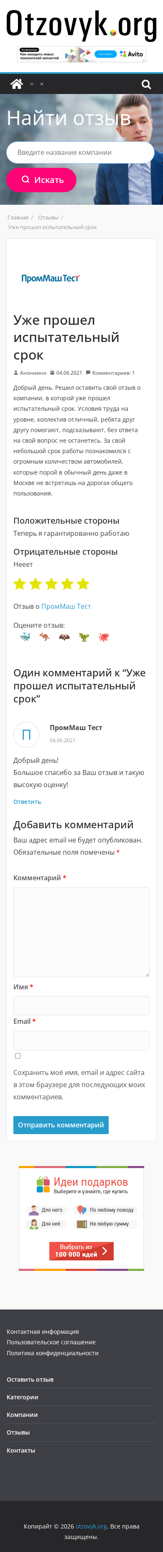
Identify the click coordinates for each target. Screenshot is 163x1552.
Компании (22, 1415)
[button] (25, 636)
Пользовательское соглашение (51, 1342)
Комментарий (39, 877)
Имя (23, 986)
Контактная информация (43, 1332)
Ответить (27, 802)
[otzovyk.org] (17, 84)
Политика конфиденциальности (53, 1353)
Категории (22, 1397)
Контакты (21, 1450)
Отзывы (18, 1432)
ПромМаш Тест (66, 606)
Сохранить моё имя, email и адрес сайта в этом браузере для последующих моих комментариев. (79, 1084)
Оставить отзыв (30, 1379)
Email (24, 1021)
